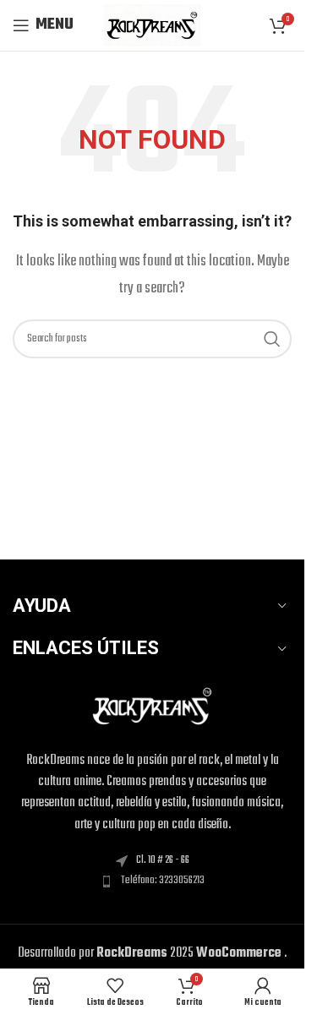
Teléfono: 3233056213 (163, 880)
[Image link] (152, 707)
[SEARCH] (272, 338)
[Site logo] (151, 25)
